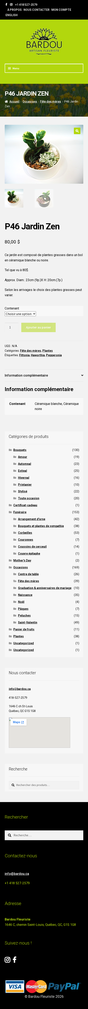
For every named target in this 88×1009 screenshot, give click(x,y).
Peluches (24, 615)
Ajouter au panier (38, 327)
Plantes (47, 350)
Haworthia (38, 355)
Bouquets (19, 450)
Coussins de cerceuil (32, 546)
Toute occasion (28, 498)
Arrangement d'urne (31, 519)
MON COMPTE (61, 9)
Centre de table (28, 574)
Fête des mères (50, 101)
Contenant (12, 308)
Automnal (24, 463)
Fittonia (24, 355)
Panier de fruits (23, 629)
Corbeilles (25, 532)
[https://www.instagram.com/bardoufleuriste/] (11, 4)
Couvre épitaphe (29, 553)
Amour (22, 457)
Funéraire (19, 512)
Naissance (25, 595)
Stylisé (22, 491)
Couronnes (25, 539)
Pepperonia (54, 355)
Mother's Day (22, 560)
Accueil (14, 101)
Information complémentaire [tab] (26, 375)
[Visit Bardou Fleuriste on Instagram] (7, 961)
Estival (22, 470)
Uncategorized (23, 643)
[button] (77, 131)
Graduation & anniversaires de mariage (44, 588)
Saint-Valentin (27, 622)
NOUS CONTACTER (37, 9)
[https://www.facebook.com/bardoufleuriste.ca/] (6, 4)
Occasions (30, 101)
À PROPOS (14, 9)
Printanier (25, 484)
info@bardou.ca (20, 689)
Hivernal (23, 477)
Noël (21, 601)
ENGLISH (12, 15)
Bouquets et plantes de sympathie (41, 526)
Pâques (23, 608)
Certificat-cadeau (25, 505)
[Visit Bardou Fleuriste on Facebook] (14, 961)
